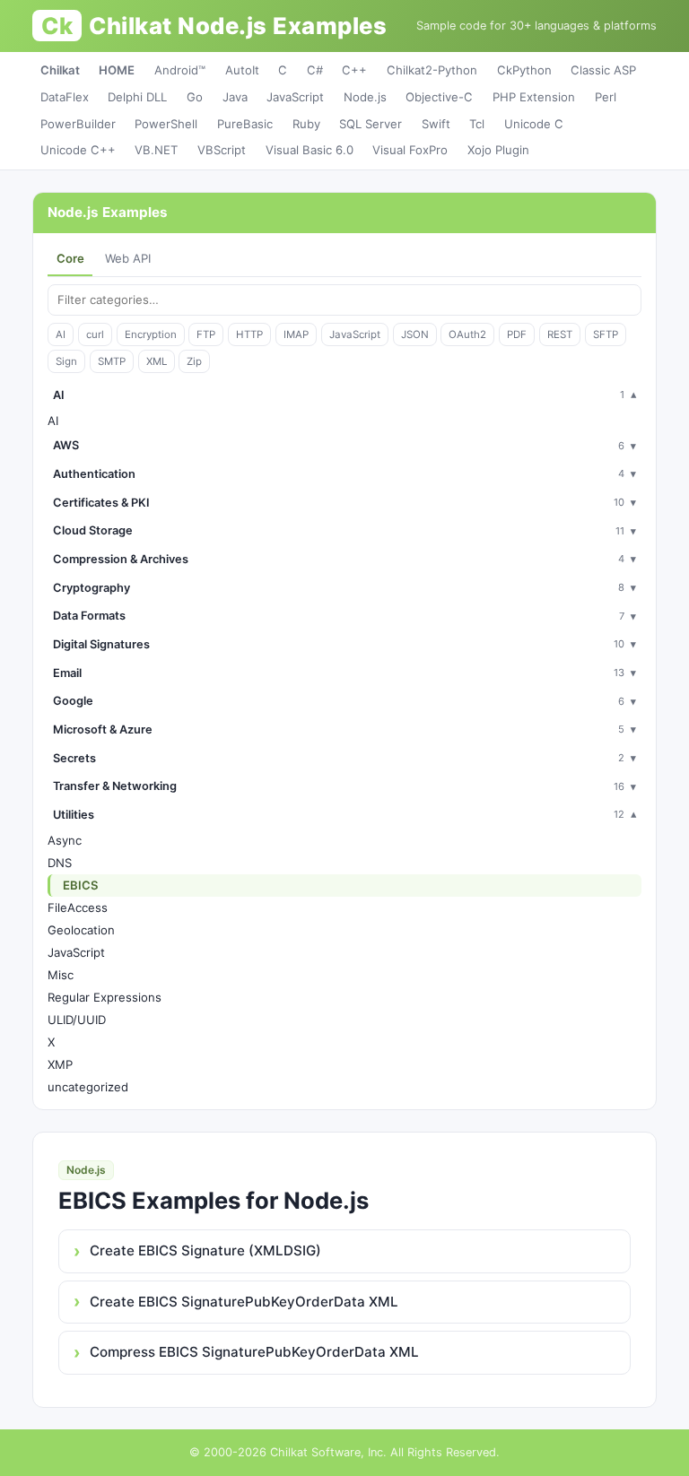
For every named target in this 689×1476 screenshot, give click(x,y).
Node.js (365, 97)
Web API (128, 258)
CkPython (524, 70)
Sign (66, 361)
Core (70, 258)
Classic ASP (603, 70)
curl (95, 334)
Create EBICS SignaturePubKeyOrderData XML (244, 1301)
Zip (194, 361)
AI (60, 334)
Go (195, 97)
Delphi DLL (137, 97)
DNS (60, 862)
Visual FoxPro (410, 150)
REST (559, 334)
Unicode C (533, 124)
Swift (436, 124)
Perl (605, 97)
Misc (61, 975)
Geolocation (81, 930)
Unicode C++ (78, 150)
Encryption (151, 334)
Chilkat (60, 70)
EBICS (81, 885)
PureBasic (245, 124)
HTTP (249, 334)
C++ (354, 70)
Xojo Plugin (498, 150)
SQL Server (370, 124)
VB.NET (156, 150)
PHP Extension (534, 97)
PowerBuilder (78, 124)
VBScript (221, 150)
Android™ (179, 70)
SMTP (112, 361)
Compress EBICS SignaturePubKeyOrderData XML (254, 1351)
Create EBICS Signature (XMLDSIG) (205, 1250)
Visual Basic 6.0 (309, 150)
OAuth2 (467, 334)
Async (65, 840)
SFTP (605, 334)
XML (156, 361)
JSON (415, 334)
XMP (60, 1064)
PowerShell (166, 124)
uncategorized (88, 1087)
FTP (205, 334)
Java (235, 97)
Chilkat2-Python (432, 70)
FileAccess (78, 907)
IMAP (296, 334)
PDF (517, 334)
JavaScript (295, 97)
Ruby (306, 124)
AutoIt (242, 70)
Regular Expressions (104, 997)
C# (315, 70)
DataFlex (64, 97)
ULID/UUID (77, 1019)
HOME (117, 70)
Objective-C (439, 97)
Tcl (476, 124)
